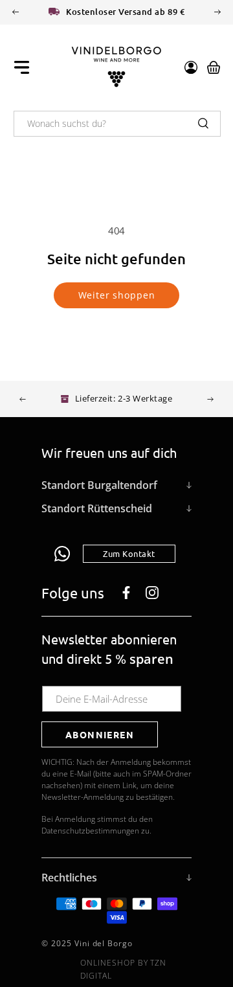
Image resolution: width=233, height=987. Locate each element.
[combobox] (117, 124)
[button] (21, 67)
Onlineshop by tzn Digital (123, 969)
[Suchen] (203, 123)
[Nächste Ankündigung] (217, 12)
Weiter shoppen (116, 295)
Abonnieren (99, 734)
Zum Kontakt (129, 553)
